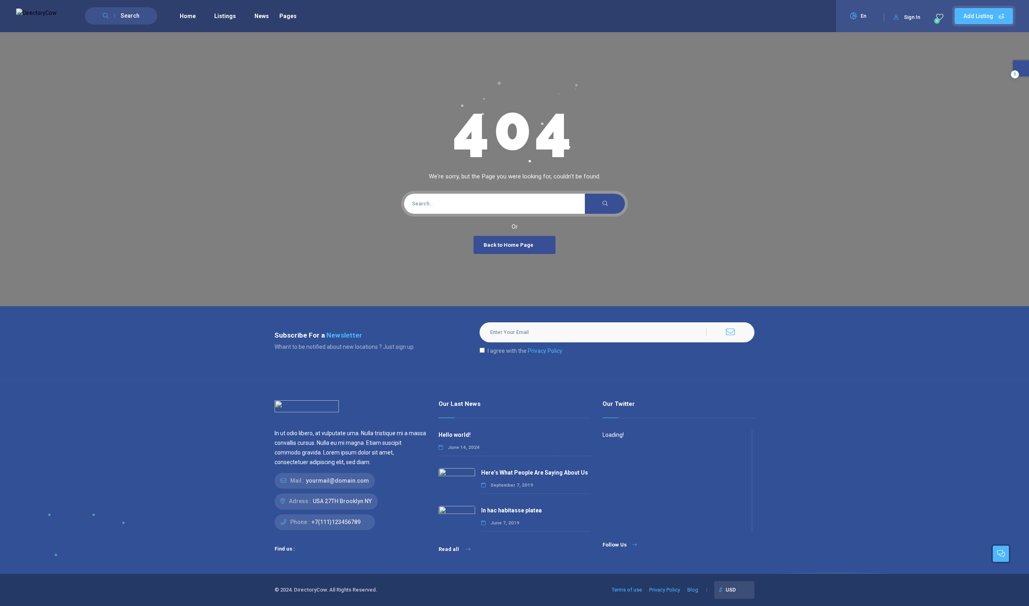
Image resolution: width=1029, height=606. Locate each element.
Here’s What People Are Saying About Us (534, 472)
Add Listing (978, 16)
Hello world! (455, 435)
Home (188, 16)
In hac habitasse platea (511, 510)
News (261, 16)
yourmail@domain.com (337, 480)
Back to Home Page (508, 245)
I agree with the (525, 351)
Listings (225, 16)
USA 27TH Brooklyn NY (342, 501)
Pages (288, 16)
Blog (692, 590)
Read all (449, 549)
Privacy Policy (545, 351)
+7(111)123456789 (336, 522)
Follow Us (615, 545)
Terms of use (627, 590)
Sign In (912, 17)
